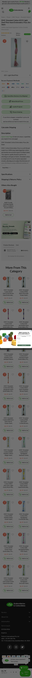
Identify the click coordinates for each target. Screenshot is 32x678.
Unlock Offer (24, 345)
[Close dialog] (31, 330)
